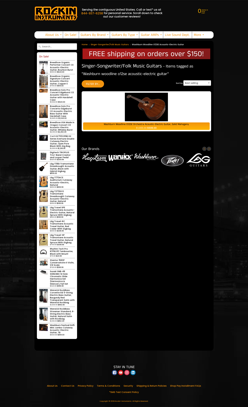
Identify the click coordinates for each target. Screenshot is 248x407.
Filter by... (93, 84)
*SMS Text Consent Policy (124, 392)
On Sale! (70, 34)
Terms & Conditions (108, 385)
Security (128, 385)
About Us (53, 35)
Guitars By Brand (95, 35)
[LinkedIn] (133, 372)
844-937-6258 (92, 13)
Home (85, 44)
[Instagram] (126, 372)
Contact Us (67, 385)
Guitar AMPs (151, 35)
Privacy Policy (85, 385)
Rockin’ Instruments (123, 401)
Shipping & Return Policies (151, 385)
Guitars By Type (125, 35)
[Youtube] (120, 372)
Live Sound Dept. (177, 34)
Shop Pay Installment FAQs (185, 385)
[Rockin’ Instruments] (56, 13)
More (199, 35)
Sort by (179, 83)
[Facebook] (114, 372)
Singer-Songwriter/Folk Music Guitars (110, 44)
